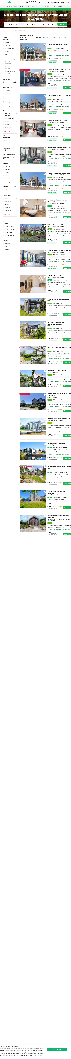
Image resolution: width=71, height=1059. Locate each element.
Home (1, 29)
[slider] (3, 81)
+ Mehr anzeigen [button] (7, 106)
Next (43, 52)
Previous (23, 52)
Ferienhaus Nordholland (20, 29)
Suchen (62, 24)
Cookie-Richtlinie (38, 1055)
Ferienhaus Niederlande (9, 29)
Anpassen (57, 1053)
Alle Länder (66, 6)
